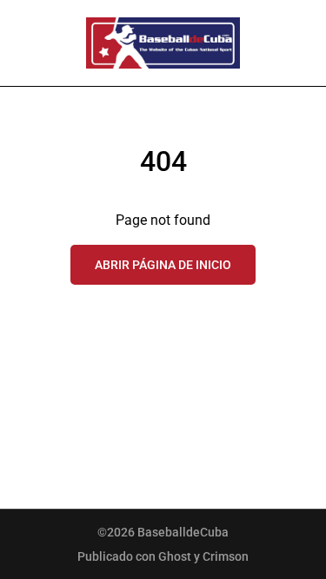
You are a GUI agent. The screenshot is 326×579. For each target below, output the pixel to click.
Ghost (174, 556)
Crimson (226, 556)
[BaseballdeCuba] (163, 43)
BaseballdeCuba (183, 532)
